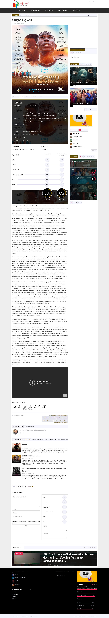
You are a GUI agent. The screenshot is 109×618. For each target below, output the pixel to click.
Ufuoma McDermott (63, 420)
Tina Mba (44, 420)
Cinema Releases (17, 415)
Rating (27, 96)
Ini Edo (66, 417)
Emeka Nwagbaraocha (59, 417)
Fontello (87, 616)
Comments (42, 96)
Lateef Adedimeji (53, 418)
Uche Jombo (56, 420)
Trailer (36, 96)
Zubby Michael (64, 422)
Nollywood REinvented (48, 565)
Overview (21, 96)
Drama (22, 415)
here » (95, 616)
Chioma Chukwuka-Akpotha (62, 415)
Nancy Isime (65, 418)
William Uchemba (57, 422)
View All (93, 150)
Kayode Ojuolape (45, 418)
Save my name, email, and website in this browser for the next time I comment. (26, 522)
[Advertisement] (83, 35)
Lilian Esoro (59, 418)
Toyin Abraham (50, 420)
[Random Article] (28, 15)
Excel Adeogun (15, 23)
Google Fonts (79, 616)
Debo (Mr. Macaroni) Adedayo (48, 417)
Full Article (32, 96)
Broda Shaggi (53, 415)
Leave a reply (29, 486)
